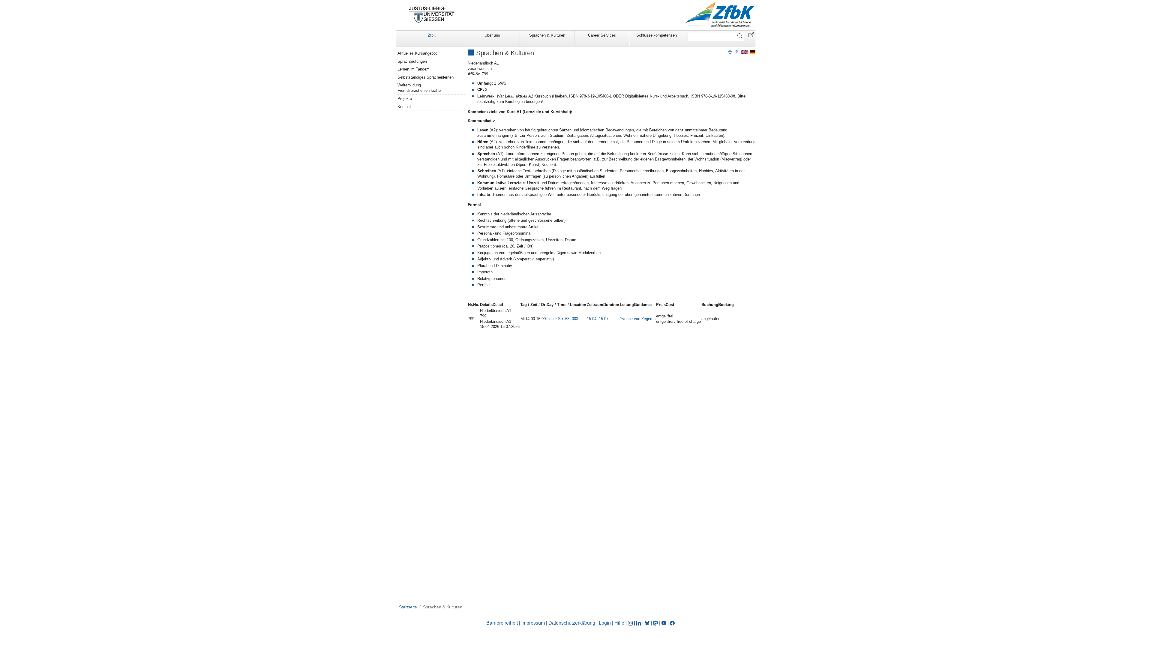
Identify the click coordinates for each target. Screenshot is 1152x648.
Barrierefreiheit (502, 623)
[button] (751, 34)
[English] (744, 52)
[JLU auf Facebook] (672, 623)
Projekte (405, 98)
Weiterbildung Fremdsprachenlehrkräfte (419, 88)
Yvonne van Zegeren (638, 318)
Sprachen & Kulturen (547, 35)
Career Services (602, 35)
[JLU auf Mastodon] (656, 623)
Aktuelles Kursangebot (417, 53)
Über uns (492, 35)
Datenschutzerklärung (571, 623)
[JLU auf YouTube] (664, 623)
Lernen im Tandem (414, 69)
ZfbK (432, 35)
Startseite (408, 606)
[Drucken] (730, 51)
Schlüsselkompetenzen (656, 35)
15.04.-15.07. (598, 318)
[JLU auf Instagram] (631, 623)
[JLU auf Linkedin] (639, 623)
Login (605, 623)
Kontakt (404, 106)
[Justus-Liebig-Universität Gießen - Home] (432, 15)
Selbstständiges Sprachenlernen (426, 77)
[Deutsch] (752, 52)
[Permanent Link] (736, 52)
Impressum (533, 623)
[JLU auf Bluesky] (648, 623)
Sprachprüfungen (412, 61)
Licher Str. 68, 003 (562, 318)
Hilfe (619, 623)
